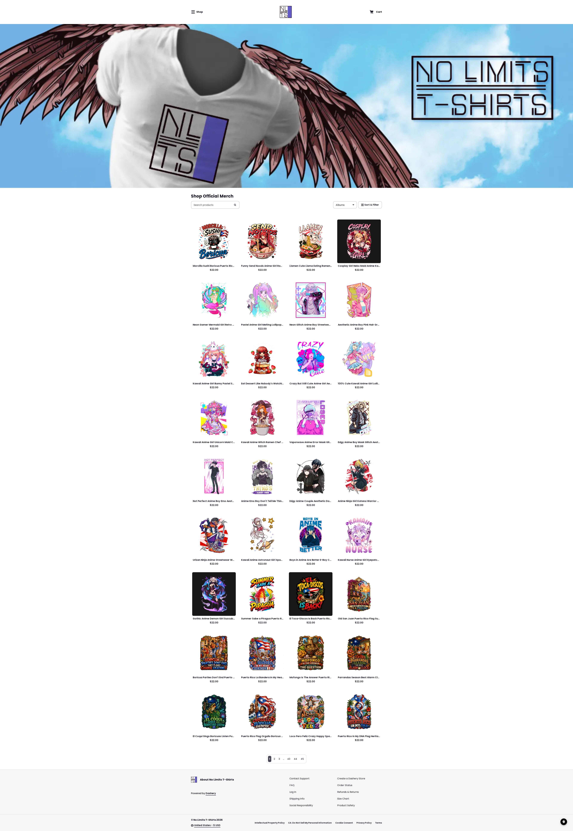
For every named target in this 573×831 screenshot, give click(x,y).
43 (288, 759)
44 (295, 759)
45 (302, 759)
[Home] (286, 12)
